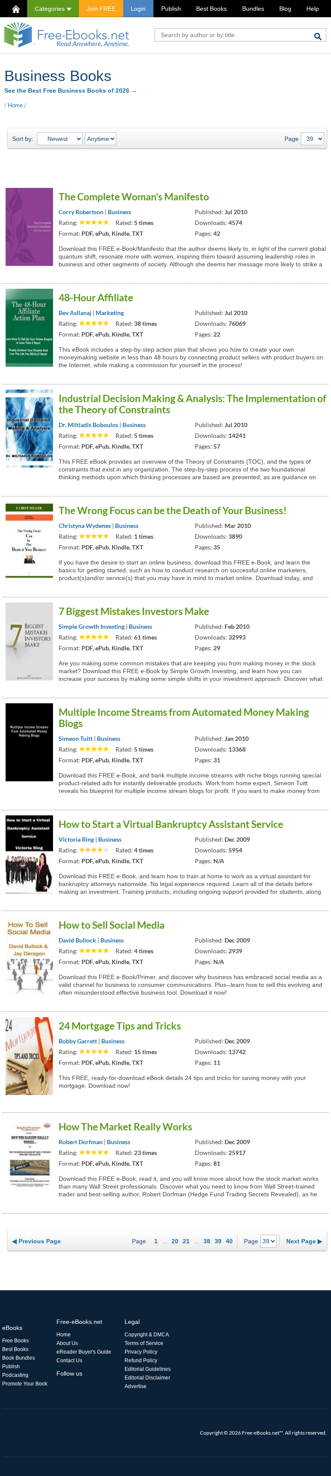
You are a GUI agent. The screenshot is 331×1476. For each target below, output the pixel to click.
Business (119, 211)
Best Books (211, 8)
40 (229, 1241)
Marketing (110, 312)
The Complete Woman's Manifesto (134, 196)
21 (186, 1241)
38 (206, 1241)
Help (312, 8)
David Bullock (77, 940)
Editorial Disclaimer (147, 1378)
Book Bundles (18, 1358)
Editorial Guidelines (148, 1369)
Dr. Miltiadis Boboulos (88, 424)
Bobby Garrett (78, 1041)
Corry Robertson (81, 211)
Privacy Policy (141, 1352)
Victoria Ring (76, 839)
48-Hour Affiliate (96, 297)
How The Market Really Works (125, 1126)
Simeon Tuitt (76, 738)
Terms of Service (144, 1343)
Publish (171, 8)
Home (15, 105)
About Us (67, 1343)
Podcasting (15, 1375)
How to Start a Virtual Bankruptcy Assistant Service (171, 824)
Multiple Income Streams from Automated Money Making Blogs (184, 717)
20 (175, 1241)
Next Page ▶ (304, 1241)
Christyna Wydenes (85, 525)
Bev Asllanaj (75, 312)
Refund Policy (141, 1360)
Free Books (15, 1341)
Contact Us (69, 1360)
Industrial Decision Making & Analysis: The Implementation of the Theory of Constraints (192, 403)
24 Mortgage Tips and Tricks (120, 1026)
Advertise (136, 1386)
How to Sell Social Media (112, 925)
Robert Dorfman (81, 1141)
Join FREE (101, 8)
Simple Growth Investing (92, 626)
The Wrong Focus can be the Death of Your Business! (173, 510)
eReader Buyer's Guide (83, 1352)
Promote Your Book (24, 1384)
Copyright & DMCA (147, 1335)
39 (218, 1241)
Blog (285, 8)
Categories (50, 8)
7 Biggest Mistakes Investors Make (134, 611)
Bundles (253, 8)
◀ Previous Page (36, 1241)
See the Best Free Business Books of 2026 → (70, 90)
